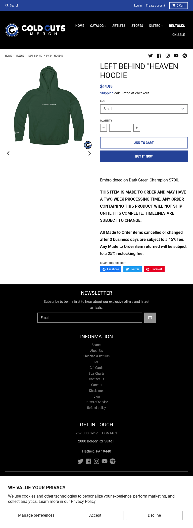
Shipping (107, 93)
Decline (154, 515)
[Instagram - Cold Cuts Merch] (167, 55)
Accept (95, 515)
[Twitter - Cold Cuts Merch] (150, 55)
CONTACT (110, 433)
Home (8, 55)
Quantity (106, 120)
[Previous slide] (8, 153)
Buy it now (144, 156)
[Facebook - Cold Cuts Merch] (159, 55)
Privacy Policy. (83, 501)
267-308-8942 (87, 433)
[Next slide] (89, 153)
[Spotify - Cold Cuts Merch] (184, 55)
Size (102, 101)
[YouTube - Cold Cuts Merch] (176, 55)
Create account (155, 5)
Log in (138, 5)
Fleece (20, 55)
